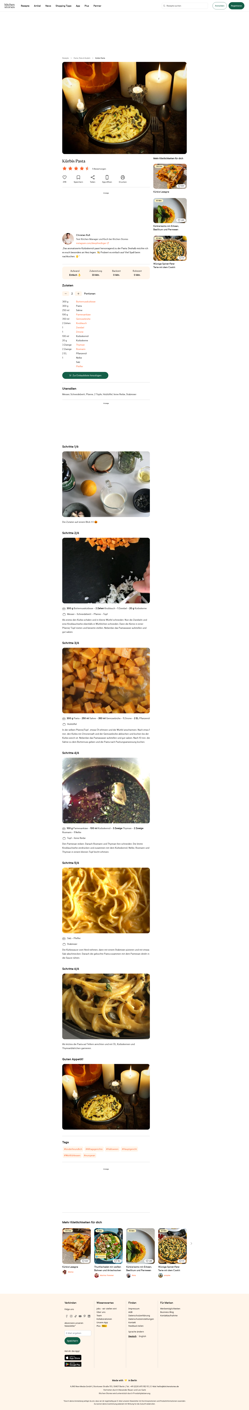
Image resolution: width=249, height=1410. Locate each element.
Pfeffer (79, 366)
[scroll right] (191, 1243)
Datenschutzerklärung (139, 1315)
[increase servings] (78, 293)
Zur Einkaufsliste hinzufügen (87, 375)
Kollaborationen (104, 1319)
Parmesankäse (83, 314)
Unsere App (102, 1322)
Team (99, 1315)
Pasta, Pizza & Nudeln (82, 58)
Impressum (133, 1308)
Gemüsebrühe (83, 318)
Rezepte (65, 58)
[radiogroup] (76, 169)
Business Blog (167, 1312)
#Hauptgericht (129, 1149)
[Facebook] (67, 1316)
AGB (130, 1312)
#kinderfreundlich (73, 1149)
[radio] (64, 168)
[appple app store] (78, 1358)
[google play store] (78, 1365)
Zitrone (79, 331)
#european (89, 1155)
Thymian (80, 344)
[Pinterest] (85, 1316)
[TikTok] (76, 1316)
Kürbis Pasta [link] (100, 58)
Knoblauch (81, 323)
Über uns (101, 1312)
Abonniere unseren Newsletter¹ (74, 1324)
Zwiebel (80, 327)
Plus (101, 1326)
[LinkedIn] (89, 1316)
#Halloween (112, 1149)
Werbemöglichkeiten (170, 1308)
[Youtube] (80, 1316)
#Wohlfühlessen (72, 1155)
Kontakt (132, 1322)
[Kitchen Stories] (10, 5)
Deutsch (132, 1336)
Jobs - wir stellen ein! (107, 1308)
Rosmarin (80, 349)
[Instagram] (71, 1316)
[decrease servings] (65, 293)
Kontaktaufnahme (169, 1315)
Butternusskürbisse (86, 301)
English (142, 1336)
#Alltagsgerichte (94, 1149)
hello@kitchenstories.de (168, 1386)
